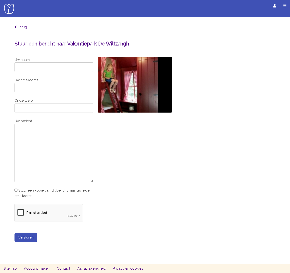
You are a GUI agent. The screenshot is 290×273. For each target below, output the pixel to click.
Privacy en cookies (128, 268)
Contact (63, 268)
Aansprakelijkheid (91, 268)
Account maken (37, 268)
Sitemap (10, 268)
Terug (22, 27)
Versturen (26, 237)
